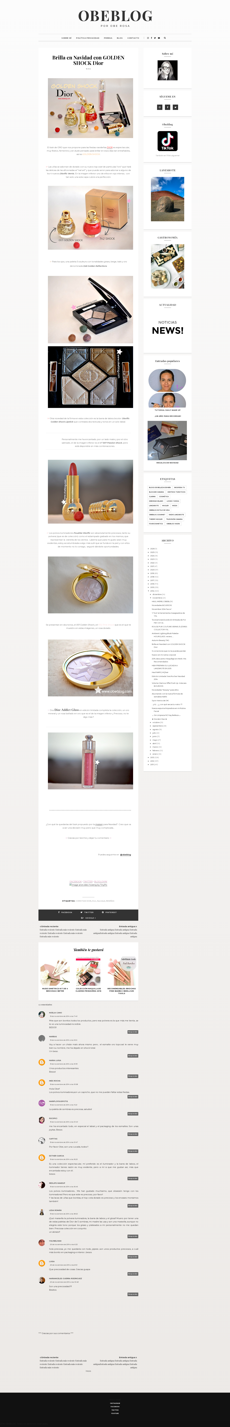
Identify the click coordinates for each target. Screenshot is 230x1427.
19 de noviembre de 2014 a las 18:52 (64, 1214)
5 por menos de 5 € (160, 700)
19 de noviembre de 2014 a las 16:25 (64, 1159)
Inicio (88, 1371)
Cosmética (164, 496)
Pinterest (111, 912)
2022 (152, 563)
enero (155, 754)
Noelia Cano (55, 1013)
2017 (152, 580)
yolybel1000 (55, 1241)
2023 (152, 559)
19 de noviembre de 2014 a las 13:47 (64, 1142)
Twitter (89, 912)
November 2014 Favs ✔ (162, 609)
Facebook (66, 912)
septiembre (158, 726)
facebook (115, 1407)
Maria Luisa (55, 1060)
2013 (152, 757)
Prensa (108, 38)
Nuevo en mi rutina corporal (164, 655)
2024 (152, 556)
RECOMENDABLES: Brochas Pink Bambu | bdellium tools (122, 991)
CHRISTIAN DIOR (83, 901)
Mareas (53, 1036)
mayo (155, 740)
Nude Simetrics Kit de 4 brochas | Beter (55, 990)
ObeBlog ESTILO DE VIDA (159, 510)
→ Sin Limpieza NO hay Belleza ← (166, 715)
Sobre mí (66, 38)
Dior (94, 901)
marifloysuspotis (58, 1101)
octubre (156, 722)
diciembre (157, 594)
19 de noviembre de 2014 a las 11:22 (63, 1105)
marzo (156, 747)
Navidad (101, 901)
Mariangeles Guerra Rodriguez (65, 1278)
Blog (120, 38)
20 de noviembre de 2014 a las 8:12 (63, 1265)
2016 (152, 584)
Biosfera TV (179, 487)
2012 (152, 761)
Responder (133, 1032)
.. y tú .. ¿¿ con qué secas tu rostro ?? (167, 704)
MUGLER (165, 506)
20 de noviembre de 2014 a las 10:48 (64, 1282)
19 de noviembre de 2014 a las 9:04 (63, 1040)
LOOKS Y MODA (173, 501)
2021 (152, 566)
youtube (115, 1413)
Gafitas (53, 1139)
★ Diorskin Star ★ (159, 719)
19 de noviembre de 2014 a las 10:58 (64, 1084)
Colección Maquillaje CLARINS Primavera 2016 (88, 990)
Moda (174, 506)
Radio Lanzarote (176, 515)
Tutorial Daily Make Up (168, 410)
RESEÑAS (110, 901)
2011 (152, 764)
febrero (156, 750)
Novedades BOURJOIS (162, 605)
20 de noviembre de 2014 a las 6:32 (64, 1244)
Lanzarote (154, 506)
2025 (152, 552)
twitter (115, 1410)
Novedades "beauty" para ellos (165, 690)
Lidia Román (55, 1210)
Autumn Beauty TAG (160, 640)
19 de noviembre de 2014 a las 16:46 (64, 1187)
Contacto (133, 38)
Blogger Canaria (156, 492)
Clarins (152, 496)
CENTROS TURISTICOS (176, 492)
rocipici (53, 1118)
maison (99, 824)
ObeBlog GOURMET (157, 515)
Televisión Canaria (174, 519)
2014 (152, 591)
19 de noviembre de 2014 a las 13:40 (64, 1122)
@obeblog (125, 854)
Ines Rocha (54, 1081)
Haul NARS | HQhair (160, 672)
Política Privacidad (87, 38)
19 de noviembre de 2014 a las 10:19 (63, 1064)
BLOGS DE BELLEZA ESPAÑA (160, 487)
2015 (152, 587)
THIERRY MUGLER (156, 519)
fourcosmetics (156, 524)
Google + (90, 918)
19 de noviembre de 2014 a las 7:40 (63, 1016)
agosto (156, 729)
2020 (152, 570)
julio (154, 733)
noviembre (158, 598)
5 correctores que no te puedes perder (169, 651)
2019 (152, 573)
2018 (152, 577)
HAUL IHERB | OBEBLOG (162, 601)
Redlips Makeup (57, 1183)
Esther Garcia (56, 1156)
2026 (152, 549)
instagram (115, 1403)
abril (155, 743)
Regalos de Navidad (168, 463)
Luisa (52, 1261)
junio (155, 736)
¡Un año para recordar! (168, 416)
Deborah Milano (156, 501)
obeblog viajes (173, 524)
